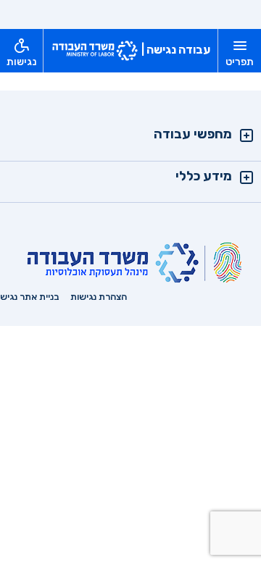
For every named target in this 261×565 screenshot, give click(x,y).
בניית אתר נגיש (29, 296)
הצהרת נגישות (98, 296)
